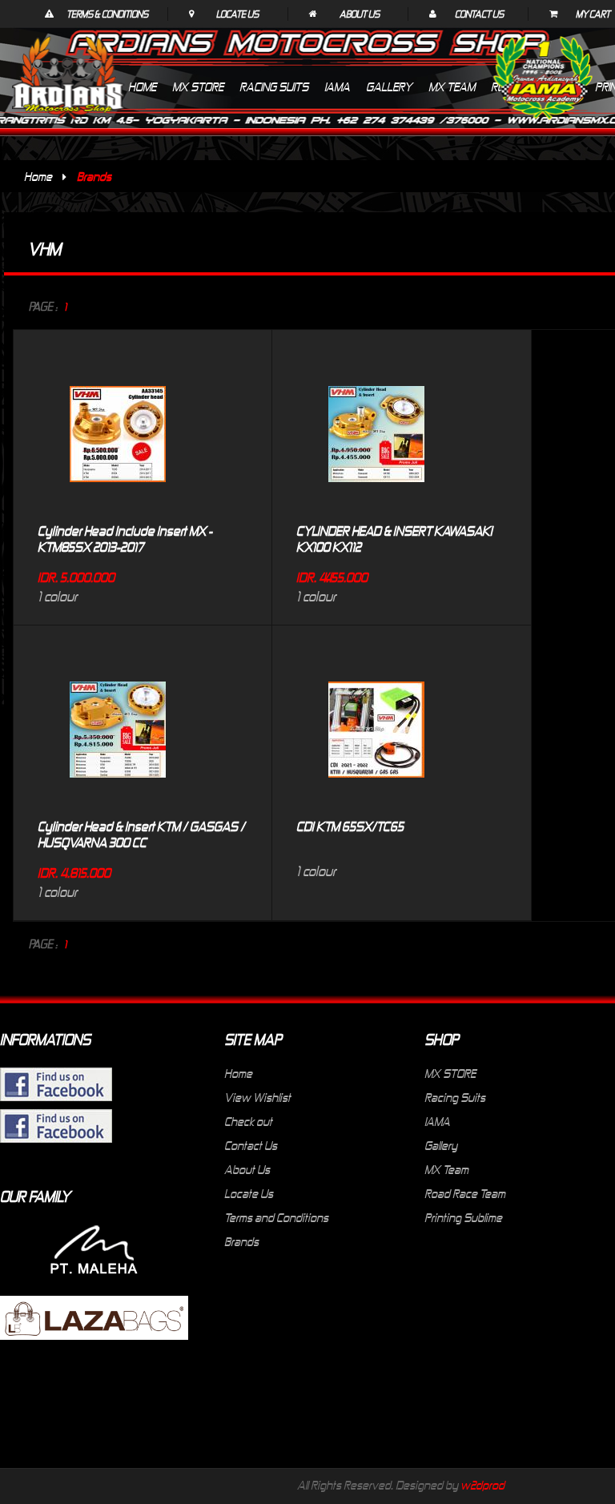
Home (38, 176)
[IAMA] (543, 81)
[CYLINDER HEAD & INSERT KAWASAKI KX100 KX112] (376, 362)
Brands (241, 1241)
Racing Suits (454, 1097)
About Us (360, 13)
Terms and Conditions (276, 1217)
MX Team (446, 1169)
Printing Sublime (463, 1217)
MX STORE (450, 1073)
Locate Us (237, 13)
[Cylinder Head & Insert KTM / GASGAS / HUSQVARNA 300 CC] (118, 657)
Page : (43, 306)
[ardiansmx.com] (68, 78)
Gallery (440, 1145)
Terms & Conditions (107, 13)
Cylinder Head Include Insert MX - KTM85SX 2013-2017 (125, 538)
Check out (248, 1121)
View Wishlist (257, 1097)
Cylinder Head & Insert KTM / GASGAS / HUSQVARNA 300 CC (141, 834)
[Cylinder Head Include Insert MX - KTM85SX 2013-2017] (118, 362)
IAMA (437, 1121)
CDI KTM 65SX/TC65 (350, 826)
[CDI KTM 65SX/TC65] (376, 657)
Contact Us (479, 13)
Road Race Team (464, 1193)
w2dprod (482, 1485)
